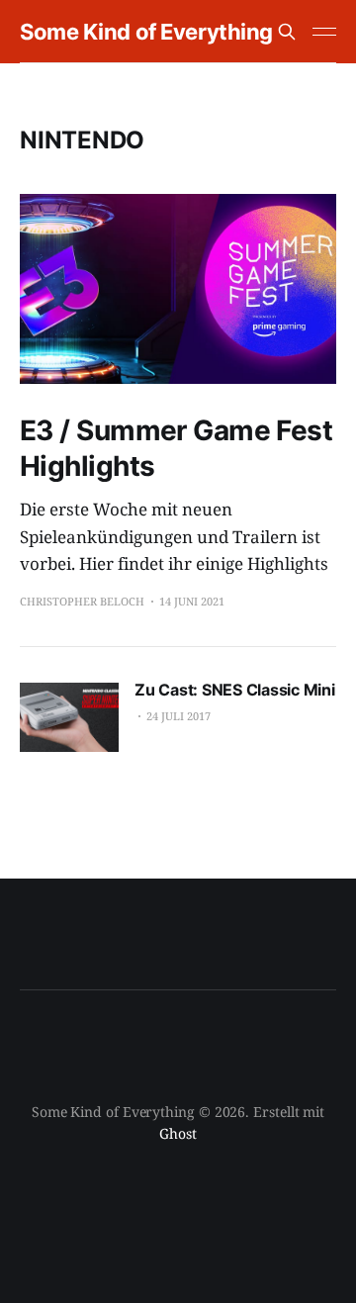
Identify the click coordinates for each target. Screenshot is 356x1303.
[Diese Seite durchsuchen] (287, 32)
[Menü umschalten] (324, 32)
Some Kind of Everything (146, 32)
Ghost (178, 1133)
